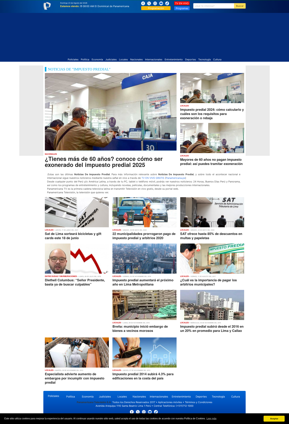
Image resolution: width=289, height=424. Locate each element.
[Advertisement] (144, 34)
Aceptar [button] (274, 418)
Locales (123, 59)
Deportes (190, 59)
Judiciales (111, 59)
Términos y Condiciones (198, 402)
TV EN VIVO (182, 3)
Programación (156, 8)
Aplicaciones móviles (170, 402)
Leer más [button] (211, 418)
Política (85, 59)
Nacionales (136, 59)
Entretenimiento (174, 59)
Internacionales (153, 59)
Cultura (217, 59)
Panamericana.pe (175, 177)
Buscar (240, 5)
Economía (97, 59)
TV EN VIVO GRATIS (152, 177)
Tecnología (204, 59)
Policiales (73, 59)
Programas (182, 8)
